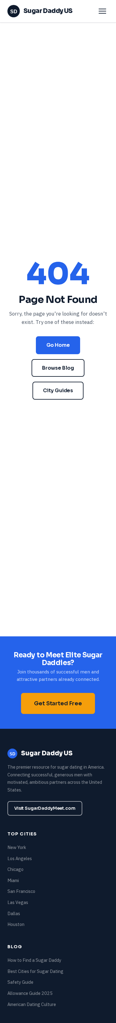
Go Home (58, 345)
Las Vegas (17, 902)
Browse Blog (58, 368)
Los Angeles (19, 858)
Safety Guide (20, 982)
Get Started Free (58, 703)
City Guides (58, 390)
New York (16, 847)
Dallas (13, 913)
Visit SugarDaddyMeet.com (44, 808)
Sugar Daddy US (41, 11)
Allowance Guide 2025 (30, 993)
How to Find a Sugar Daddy (34, 960)
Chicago (15, 869)
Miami (13, 880)
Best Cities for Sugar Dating (35, 971)
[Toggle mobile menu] (102, 11)
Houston (15, 924)
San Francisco (21, 891)
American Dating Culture (31, 1004)
